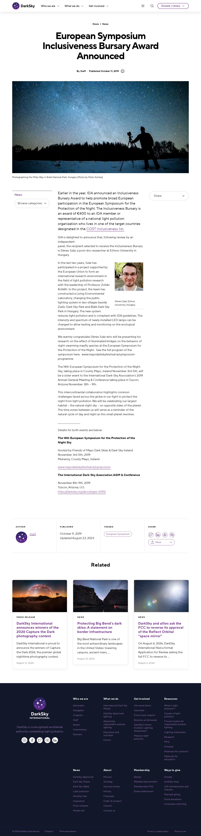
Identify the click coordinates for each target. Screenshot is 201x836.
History (107, 791)
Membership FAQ (143, 786)
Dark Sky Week (81, 786)
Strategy (108, 781)
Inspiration (79, 801)
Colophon (49, 831)
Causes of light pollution (172, 715)
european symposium (118, 534)
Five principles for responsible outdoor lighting (175, 724)
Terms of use (180, 831)
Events (107, 740)
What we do (72, 6)
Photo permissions (67, 831)
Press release (25, 617)
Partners (77, 734)
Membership (142, 770)
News (96, 24)
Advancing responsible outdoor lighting (114, 724)
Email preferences (144, 791)
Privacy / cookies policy (157, 831)
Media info (79, 810)
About (107, 770)
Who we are (48, 6)
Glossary (168, 746)
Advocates (78, 705)
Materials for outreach (176, 751)
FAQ (166, 741)
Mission (107, 777)
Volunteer (139, 710)
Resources (170, 699)
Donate (168, 777)
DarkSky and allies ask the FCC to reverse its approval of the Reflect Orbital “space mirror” (160, 629)
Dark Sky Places (81, 781)
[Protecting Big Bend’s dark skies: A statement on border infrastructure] (100, 596)
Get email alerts (142, 705)
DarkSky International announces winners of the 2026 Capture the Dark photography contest (37, 629)
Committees (80, 729)
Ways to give (172, 770)
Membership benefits (145, 781)
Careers (107, 805)
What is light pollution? (171, 707)
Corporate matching (175, 804)
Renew (137, 777)
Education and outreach (111, 734)
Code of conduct (112, 801)
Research (169, 737)
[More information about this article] (121, 71)
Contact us (109, 810)
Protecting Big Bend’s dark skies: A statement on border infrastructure (99, 627)
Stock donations (172, 799)
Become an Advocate (145, 720)
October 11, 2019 (104, 71)
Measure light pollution (141, 737)
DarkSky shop (171, 781)
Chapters (78, 715)
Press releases (80, 805)
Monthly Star (80, 796)
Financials (108, 796)
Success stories (111, 786)
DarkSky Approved (83, 777)
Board (76, 724)
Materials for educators (171, 758)
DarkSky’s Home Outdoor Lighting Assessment (143, 727)
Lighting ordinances (175, 732)
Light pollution (81, 791)
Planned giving (172, 794)
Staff (83, 71)
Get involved (96, 6)
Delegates (78, 710)
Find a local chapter (144, 715)
